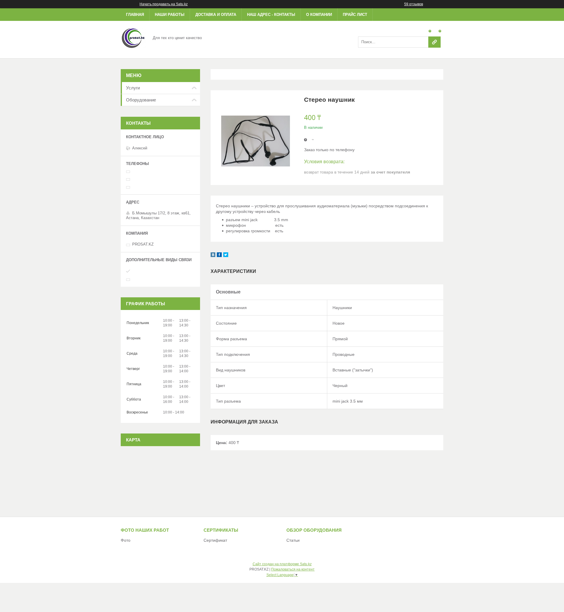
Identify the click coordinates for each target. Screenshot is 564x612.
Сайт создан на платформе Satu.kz (282, 564)
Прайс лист (355, 14)
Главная (135, 14)
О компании (319, 14)
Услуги (133, 87)
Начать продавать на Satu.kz (164, 4)
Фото (125, 540)
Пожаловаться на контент (293, 569)
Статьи (293, 540)
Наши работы (169, 14)
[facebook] (219, 255)
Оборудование (141, 99)
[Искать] (434, 42)
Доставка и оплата (215, 14)
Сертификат (215, 540)
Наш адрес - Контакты (271, 14)
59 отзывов (413, 4)
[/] (133, 37)
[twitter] (225, 255)
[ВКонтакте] (213, 255)
